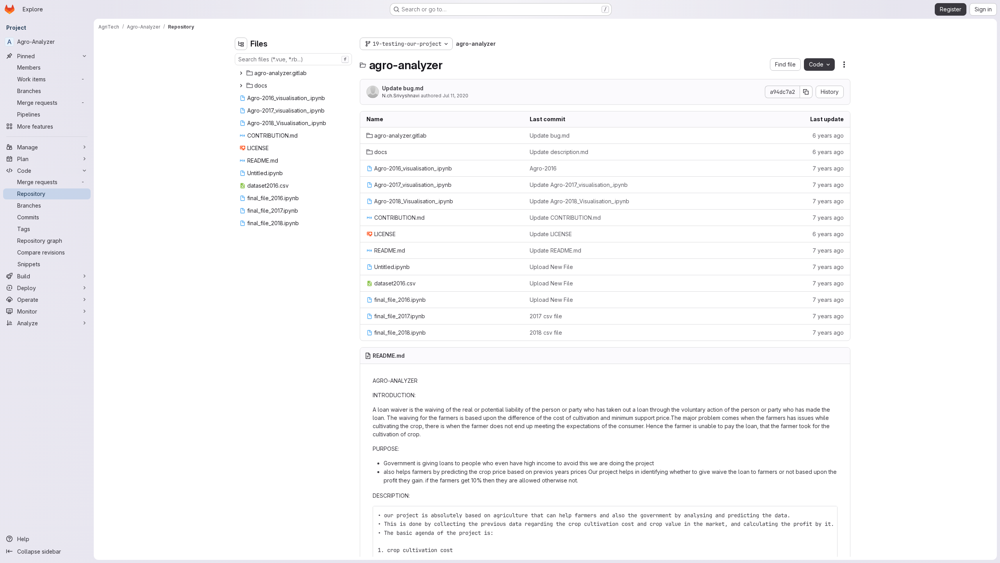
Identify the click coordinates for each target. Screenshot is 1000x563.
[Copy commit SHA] (806, 92)
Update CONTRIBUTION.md (565, 217)
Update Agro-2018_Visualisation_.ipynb (579, 201)
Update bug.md (402, 88)
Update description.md (559, 152)
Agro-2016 (543, 168)
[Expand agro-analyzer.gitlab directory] (241, 73)
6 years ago (828, 135)
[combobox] (293, 59)
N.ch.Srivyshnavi (401, 96)
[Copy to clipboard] (828, 515)
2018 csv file (546, 332)
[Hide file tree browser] (241, 44)
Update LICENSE (551, 234)
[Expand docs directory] (241, 85)
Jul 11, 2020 (455, 96)
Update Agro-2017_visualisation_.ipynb (579, 184)
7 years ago (828, 168)
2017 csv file (546, 316)
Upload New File (551, 267)
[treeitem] (294, 73)
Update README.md (555, 250)
